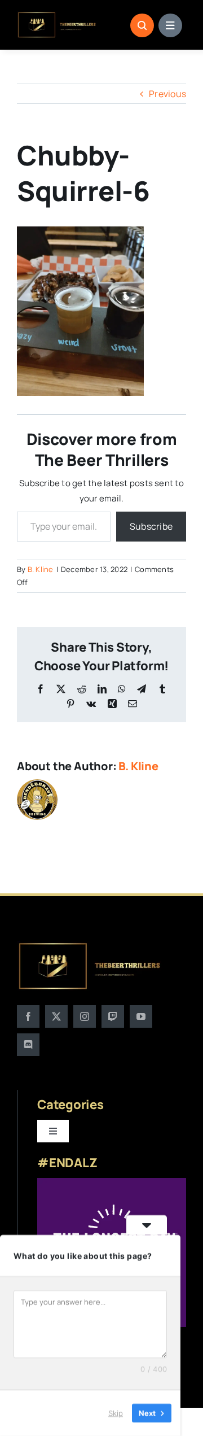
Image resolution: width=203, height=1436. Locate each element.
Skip (115, 1412)
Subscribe (151, 526)
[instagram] (84, 1016)
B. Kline (41, 569)
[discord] (28, 1044)
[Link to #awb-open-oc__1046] (142, 25)
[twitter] (56, 1016)
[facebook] (28, 1016)
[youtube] (141, 1016)
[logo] (57, 16)
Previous (167, 94)
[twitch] (113, 1016)
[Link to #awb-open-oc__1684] (170, 25)
